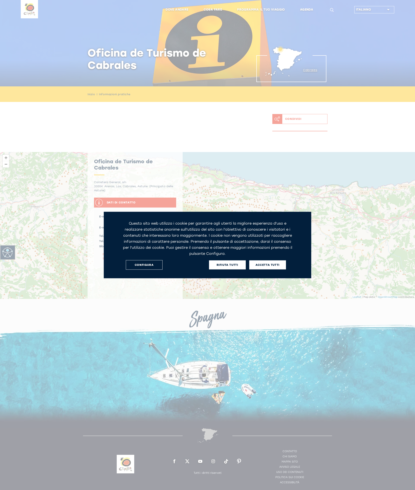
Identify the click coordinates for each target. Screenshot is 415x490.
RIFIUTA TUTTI (227, 264)
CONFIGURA (144, 264)
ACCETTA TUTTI (267, 264)
